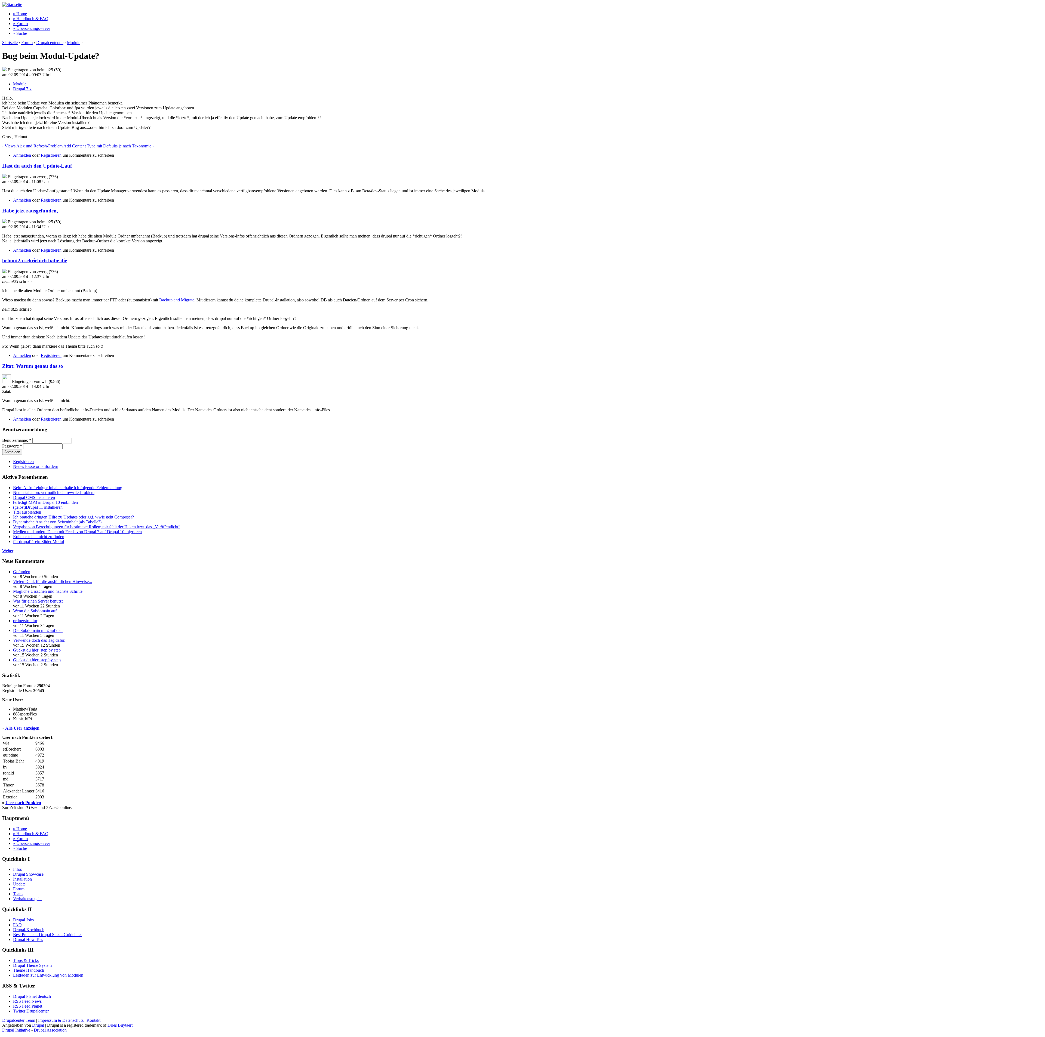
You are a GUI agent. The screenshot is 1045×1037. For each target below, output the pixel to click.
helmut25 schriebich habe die (34, 260)
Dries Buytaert (120, 1025)
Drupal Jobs (23, 920)
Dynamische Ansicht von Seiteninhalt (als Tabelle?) (57, 522)
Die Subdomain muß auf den (38, 630)
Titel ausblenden (27, 512)
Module (73, 42)
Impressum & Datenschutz (61, 1020)
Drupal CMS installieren (34, 497)
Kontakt (93, 1020)
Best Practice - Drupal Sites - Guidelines (47, 934)
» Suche (20, 33)
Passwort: (12, 446)
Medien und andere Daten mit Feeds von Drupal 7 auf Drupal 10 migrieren (77, 531)
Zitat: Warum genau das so (32, 366)
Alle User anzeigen (22, 728)
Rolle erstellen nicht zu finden (38, 536)
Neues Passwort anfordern (35, 466)
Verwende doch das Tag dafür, (39, 640)
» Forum (20, 23)
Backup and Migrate (176, 300)
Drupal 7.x (22, 89)
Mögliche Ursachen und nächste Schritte (47, 591)
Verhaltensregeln (27, 898)
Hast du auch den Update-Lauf (37, 166)
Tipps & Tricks (26, 960)
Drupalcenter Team (18, 1020)
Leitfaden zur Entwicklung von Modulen (48, 975)
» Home (20, 13)
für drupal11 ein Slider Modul (38, 541)
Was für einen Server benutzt (38, 601)
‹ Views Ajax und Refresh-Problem (32, 146)
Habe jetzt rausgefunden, (30, 211)
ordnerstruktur (25, 620)
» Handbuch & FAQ (30, 18)
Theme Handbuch (28, 970)
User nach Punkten (23, 802)
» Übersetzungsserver (31, 28)
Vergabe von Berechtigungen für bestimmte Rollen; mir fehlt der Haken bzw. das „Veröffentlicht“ (96, 526)
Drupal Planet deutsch (32, 996)
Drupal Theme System (32, 965)
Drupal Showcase (28, 874)
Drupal (38, 1025)
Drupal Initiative (16, 1030)
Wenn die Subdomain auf (35, 611)
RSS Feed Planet (27, 1006)
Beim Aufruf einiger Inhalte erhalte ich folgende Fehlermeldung (67, 487)
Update (19, 884)
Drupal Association (50, 1030)
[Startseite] (12, 4)
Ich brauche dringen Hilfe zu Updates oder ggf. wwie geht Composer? (73, 517)
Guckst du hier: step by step (37, 650)
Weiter (7, 550)
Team (18, 893)
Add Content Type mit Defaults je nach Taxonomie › (108, 146)
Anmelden (22, 155)
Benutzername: (16, 440)
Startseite (10, 42)
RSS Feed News (27, 1001)
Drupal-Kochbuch (28, 929)
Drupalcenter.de (49, 42)
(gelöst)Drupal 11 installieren (38, 507)
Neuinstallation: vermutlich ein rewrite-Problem (53, 492)
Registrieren (51, 155)
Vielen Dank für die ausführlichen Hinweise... (52, 581)
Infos (17, 869)
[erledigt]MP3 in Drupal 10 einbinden (45, 502)
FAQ (17, 924)
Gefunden (21, 571)
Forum (27, 42)
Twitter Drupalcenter (31, 1011)
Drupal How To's (28, 939)
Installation (22, 879)
